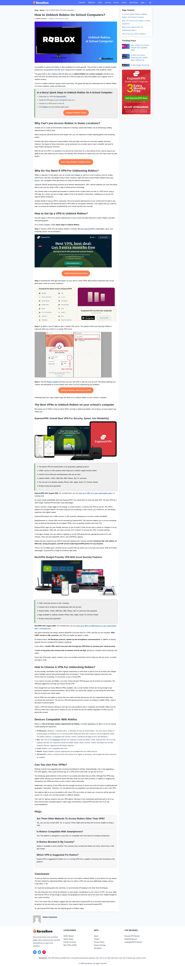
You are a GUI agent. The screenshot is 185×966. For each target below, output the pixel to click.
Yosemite (55, 740)
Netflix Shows (68, 939)
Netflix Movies (68, 936)
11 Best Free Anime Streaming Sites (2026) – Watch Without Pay (140, 57)
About (96, 936)
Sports (124, 2)
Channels (81, 2)
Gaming (108, 2)
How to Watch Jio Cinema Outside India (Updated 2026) (140, 47)
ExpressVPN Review (131, 936)
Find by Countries (69, 942)
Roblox (45, 107)
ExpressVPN (61, 96)
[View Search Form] (150, 2)
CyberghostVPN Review (133, 942)
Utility (100, 2)
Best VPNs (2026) (70, 945)
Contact (97, 939)
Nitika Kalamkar (41, 18)
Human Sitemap (99, 945)
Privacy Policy (99, 942)
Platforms (91, 2)
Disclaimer (98, 948)
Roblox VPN (56, 74)
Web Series (133, 2)
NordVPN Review (130, 939)
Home (36, 10)
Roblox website (53, 382)
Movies (116, 2)
